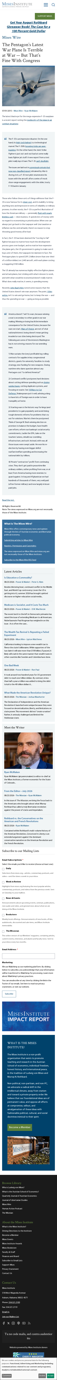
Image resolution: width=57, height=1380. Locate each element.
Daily (8, 869)
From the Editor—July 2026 (18, 791)
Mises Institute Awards (12, 1244)
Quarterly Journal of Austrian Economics (19, 1196)
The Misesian (21, 697)
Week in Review (13, 882)
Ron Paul (35, 670)
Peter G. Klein (37, 582)
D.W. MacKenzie (38, 609)
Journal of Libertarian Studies (15, 1200)
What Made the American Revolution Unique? (27, 693)
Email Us (5, 1312)
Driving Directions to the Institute (17, 1231)
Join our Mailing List (10, 1317)
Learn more (48, 973)
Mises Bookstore (9, 1248)
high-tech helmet (23, 143)
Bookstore (11, 915)
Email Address (10, 950)
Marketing (7, 963)
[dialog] (28, 1369)
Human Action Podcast (12, 1209)
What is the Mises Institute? (14, 1227)
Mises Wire (11, 38)
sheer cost (27, 202)
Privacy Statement (10, 1269)
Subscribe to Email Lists (12, 1261)
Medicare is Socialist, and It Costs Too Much (26, 605)
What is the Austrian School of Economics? (20, 1192)
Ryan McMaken (31, 111)
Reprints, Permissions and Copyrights (20, 546)
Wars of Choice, (27, 329)
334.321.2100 (14, 1302)
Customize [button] (7, 1376)
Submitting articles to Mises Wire (18, 540)
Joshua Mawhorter (36, 697)
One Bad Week (11, 666)
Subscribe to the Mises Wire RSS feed (20, 560)
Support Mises (45, 16)
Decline (42, 1376)
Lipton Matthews (34, 639)
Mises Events (7, 1239)
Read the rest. (8, 500)
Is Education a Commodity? (18, 578)
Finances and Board (10, 1256)
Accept (50, 1376)
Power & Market (23, 582)
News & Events (13, 898)
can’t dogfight (42, 161)
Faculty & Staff (8, 1252)
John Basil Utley (17, 288)
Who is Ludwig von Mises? (13, 1188)
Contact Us (7, 1273)
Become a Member (19, 1127)
